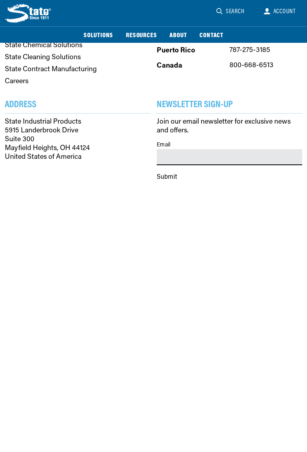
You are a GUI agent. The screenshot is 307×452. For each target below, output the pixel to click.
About (178, 35)
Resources (141, 35)
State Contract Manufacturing (51, 68)
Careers (16, 80)
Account (284, 11)
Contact (211, 35)
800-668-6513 (251, 64)
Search (235, 11)
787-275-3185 (249, 49)
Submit (167, 176)
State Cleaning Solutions (43, 56)
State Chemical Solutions (43, 44)
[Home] (29, 13)
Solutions (98, 35)
